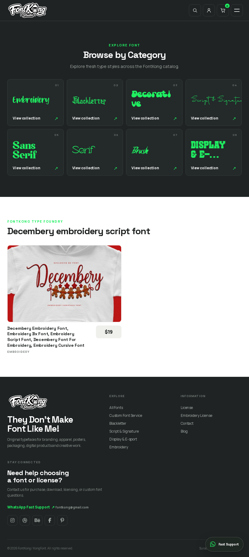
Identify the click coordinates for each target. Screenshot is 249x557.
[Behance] (37, 520)
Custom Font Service (125, 415)
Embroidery (118, 447)
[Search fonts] (195, 10)
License (187, 407)
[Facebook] (50, 520)
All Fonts (116, 407)
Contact (187, 423)
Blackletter (117, 423)
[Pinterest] (62, 520)
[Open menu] (237, 10)
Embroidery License (196, 415)
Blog (184, 431)
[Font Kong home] (27, 10)
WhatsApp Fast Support (31, 507)
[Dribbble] (25, 520)
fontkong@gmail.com (72, 507)
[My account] (209, 10)
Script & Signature (124, 431)
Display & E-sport (123, 439)
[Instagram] (12, 520)
